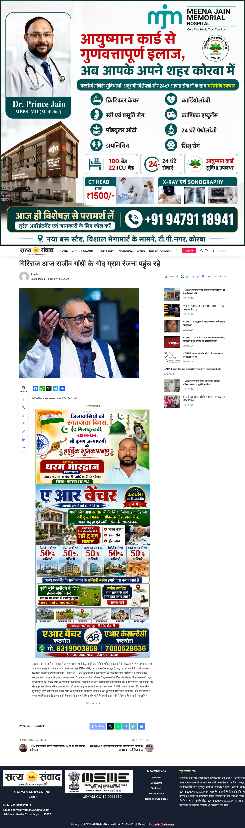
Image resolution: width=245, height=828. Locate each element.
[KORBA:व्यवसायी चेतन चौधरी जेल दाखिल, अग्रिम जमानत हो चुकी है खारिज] (172, 385)
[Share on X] (182, 276)
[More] (208, 276)
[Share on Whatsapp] (187, 276)
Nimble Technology (163, 824)
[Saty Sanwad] (36, 251)
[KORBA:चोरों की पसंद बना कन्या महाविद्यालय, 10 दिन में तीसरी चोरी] (172, 294)
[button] (176, 251)
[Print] (203, 276)
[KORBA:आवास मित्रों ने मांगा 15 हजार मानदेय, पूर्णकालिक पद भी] (172, 358)
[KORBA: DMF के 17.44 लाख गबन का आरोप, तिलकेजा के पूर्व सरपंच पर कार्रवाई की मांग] (172, 342)
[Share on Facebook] (177, 276)
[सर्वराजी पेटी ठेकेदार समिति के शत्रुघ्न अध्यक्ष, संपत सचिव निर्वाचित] (172, 401)
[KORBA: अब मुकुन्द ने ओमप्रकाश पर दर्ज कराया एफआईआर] (172, 326)
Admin (34, 274)
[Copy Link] (198, 276)
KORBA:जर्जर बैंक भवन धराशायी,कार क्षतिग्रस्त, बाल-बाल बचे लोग (192, 369)
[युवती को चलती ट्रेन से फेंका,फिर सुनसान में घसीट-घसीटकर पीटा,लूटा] (172, 310)
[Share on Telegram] (192, 276)
